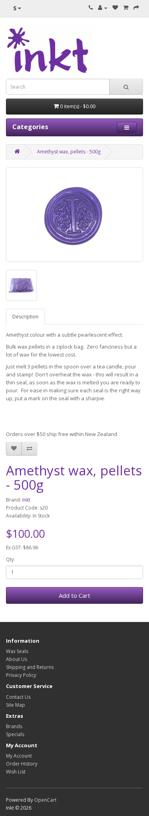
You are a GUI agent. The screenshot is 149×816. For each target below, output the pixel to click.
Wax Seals (17, 651)
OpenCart (45, 800)
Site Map (15, 705)
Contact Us (18, 697)
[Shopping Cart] (125, 7)
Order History (21, 763)
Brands (14, 726)
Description (25, 316)
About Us (16, 659)
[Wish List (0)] (115, 7)
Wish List (15, 771)
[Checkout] (136, 7)
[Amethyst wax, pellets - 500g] (74, 214)
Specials (15, 734)
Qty (10, 559)
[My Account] (102, 7)
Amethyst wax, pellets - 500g (69, 151)
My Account (19, 755)
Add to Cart (74, 595)
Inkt (26, 499)
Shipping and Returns (30, 667)
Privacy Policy (21, 675)
